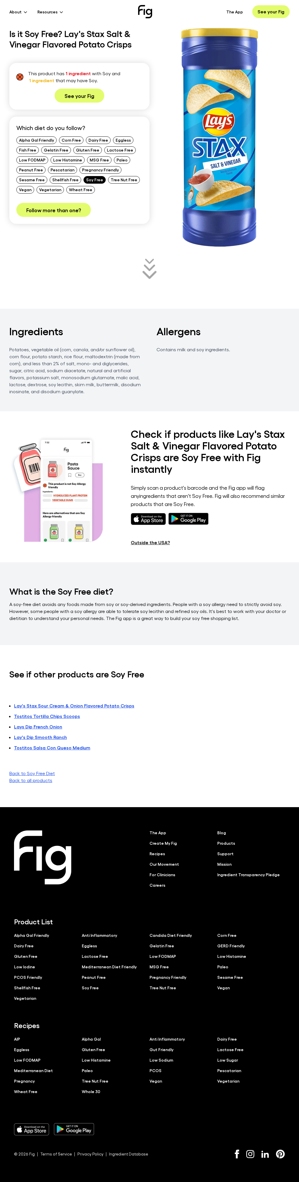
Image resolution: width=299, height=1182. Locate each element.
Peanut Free (31, 169)
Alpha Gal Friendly (36, 140)
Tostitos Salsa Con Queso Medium (52, 747)
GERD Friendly (231, 946)
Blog (221, 832)
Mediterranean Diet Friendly (109, 967)
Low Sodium (161, 1060)
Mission (224, 864)
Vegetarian (50, 189)
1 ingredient (78, 73)
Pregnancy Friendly (100, 169)
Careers (157, 885)
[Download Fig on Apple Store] (31, 1129)
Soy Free (94, 179)
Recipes (157, 853)
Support (225, 853)
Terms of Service (56, 1153)
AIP (17, 1039)
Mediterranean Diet (33, 1070)
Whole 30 (91, 1091)
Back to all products (30, 780)
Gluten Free (87, 149)
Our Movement (164, 864)
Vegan (25, 189)
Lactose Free (120, 149)
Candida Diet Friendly (171, 935)
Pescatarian (62, 169)
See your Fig (271, 11)
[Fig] (145, 12)
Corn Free (71, 140)
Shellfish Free (65, 179)
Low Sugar (227, 1060)
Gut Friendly (161, 1049)
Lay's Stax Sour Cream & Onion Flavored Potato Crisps (74, 705)
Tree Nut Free (124, 179)
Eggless (123, 140)
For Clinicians (162, 874)
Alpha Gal (91, 1039)
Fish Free (27, 149)
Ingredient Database (128, 1153)
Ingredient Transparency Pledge (248, 874)
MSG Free (99, 159)
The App (234, 11)
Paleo (122, 159)
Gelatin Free (56, 149)
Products (226, 843)
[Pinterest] (280, 1154)
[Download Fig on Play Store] (74, 1129)
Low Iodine (24, 967)
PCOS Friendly (28, 977)
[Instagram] (250, 1154)
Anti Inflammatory (99, 935)
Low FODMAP (32, 159)
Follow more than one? (53, 210)
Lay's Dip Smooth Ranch (40, 737)
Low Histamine (67, 159)
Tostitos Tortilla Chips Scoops (47, 716)
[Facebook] (237, 1154)
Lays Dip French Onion (38, 726)
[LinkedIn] (265, 1154)
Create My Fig (163, 843)
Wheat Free (80, 189)
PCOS (155, 1070)
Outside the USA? (150, 542)
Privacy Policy (90, 1153)
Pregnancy (24, 1081)
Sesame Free (32, 179)
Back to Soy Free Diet (32, 773)
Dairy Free (98, 140)
